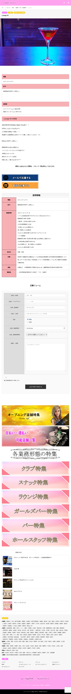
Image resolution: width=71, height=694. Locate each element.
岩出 (17, 650)
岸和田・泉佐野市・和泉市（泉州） (45, 637)
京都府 (3, 646)
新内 (13, 650)
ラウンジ (4, 12)
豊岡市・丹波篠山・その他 (10, 625)
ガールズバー (55, 662)
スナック (38, 662)
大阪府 (3, 628)
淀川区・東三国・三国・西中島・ (26, 630)
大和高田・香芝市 (36, 652)
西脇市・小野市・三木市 (33, 623)
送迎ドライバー (56, 664)
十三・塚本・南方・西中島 (20, 634)
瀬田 (54, 641)
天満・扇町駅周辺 (47, 628)
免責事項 (47, 685)
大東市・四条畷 (57, 632)
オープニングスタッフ (41, 664)
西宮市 (14, 623)
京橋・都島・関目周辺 (58, 628)
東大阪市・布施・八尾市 (46, 632)
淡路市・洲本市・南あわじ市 (25, 625)
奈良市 (7, 652)
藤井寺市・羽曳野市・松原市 (10, 639)
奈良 (10, 12)
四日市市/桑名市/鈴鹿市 (12, 655)
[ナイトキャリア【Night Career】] (9, 2)
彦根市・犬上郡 (61, 641)
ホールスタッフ (6, 666)
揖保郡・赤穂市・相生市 (61, 623)
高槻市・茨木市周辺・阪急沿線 (11, 637)
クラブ (3, 662)
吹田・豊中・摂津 (7, 634)
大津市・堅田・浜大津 (12, 641)
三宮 (12, 621)
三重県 (3, 655)
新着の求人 (19, 552)
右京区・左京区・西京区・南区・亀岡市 (36, 646)
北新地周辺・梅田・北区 (13, 628)
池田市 (64, 632)
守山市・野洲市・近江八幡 (36, 641)
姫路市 (23, 623)
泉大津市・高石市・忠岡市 (28, 637)
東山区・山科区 (7, 648)
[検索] (64, 3)
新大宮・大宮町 (14, 652)
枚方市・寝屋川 (58, 634)
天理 (20, 652)
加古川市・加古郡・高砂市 (47, 623)
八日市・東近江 (48, 641)
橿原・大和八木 (27, 652)
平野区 (66, 630)
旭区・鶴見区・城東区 (32, 632)
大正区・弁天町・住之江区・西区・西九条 (52, 630)
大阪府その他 (38, 639)
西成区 (5, 632)
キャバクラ (21, 666)
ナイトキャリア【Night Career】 (31, 691)
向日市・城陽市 (27, 648)
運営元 (42, 685)
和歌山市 (9, 650)
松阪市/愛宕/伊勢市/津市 (26, 655)
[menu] (68, 3)
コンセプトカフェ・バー (25, 664)
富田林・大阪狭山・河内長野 (26, 639)
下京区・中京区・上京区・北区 (55, 646)
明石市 (62, 621)
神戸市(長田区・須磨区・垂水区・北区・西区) (42, 621)
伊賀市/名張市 (36, 655)
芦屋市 (67, 621)
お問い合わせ (36, 685)
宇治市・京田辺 (36, 648)
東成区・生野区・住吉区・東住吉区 (17, 632)
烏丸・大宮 (22, 646)
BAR (3, 664)
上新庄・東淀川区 (37, 628)
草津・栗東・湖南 (23, 641)
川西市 (9, 623)
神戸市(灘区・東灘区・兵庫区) (22, 621)
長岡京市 (14, 648)
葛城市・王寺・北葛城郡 (19, 12)
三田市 (5, 623)
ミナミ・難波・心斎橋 (25, 628)
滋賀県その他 (6, 643)
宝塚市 (19, 623)
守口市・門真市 (46, 634)
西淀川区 (38, 630)
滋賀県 (3, 641)
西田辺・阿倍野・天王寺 (34, 634)
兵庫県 (3, 621)
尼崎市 (8, 621)
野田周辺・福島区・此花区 (10, 630)
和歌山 (3, 650)
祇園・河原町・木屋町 (12, 646)
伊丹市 (57, 621)
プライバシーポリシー (25, 685)
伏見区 (20, 648)
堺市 (52, 634)
